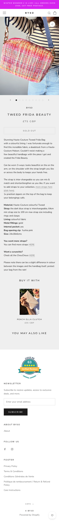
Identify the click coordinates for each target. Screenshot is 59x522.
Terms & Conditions (13, 471)
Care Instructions (12, 490)
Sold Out (29, 131)
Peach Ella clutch (29, 319)
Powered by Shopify (29, 514)
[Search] (49, 13)
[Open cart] (54, 12)
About (7, 430)
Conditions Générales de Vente (19, 476)
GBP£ (28, 504)
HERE (31, 244)
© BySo (29, 511)
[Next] (48, 100)
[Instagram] (12, 449)
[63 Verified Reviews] (30, 380)
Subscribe (15, 412)
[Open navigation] (4, 13)
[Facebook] (5, 449)
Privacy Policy (10, 466)
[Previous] (10, 100)
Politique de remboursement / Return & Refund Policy (27, 483)
